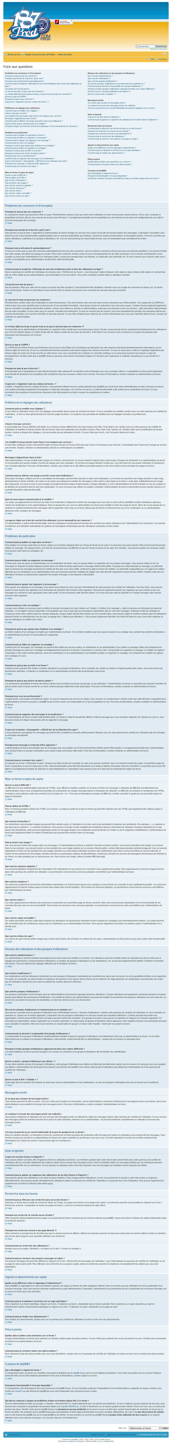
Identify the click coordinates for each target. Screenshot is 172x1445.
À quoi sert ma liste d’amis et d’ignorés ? (104, 117)
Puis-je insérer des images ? (16, 183)
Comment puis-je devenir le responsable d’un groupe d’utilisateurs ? (115, 86)
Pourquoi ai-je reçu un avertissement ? (20, 156)
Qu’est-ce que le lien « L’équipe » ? (102, 94)
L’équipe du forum (98, 1435)
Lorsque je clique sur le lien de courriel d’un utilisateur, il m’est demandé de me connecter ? (41, 126)
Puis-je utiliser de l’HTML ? (16, 178)
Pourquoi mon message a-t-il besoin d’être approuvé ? (27, 164)
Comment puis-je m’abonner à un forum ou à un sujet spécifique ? (114, 150)
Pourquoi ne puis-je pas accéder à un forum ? (23, 151)
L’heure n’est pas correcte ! (16, 113)
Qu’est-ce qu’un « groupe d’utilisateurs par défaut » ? (109, 91)
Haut (10, 223)
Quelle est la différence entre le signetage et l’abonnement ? (112, 148)
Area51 (19, 1391)
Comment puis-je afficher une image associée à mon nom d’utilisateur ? (34, 121)
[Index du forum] (29, 22)
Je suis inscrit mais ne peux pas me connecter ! (24, 91)
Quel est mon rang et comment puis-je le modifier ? (25, 124)
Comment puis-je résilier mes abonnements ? (106, 153)
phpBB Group (79, 1373)
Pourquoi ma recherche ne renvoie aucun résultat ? (109, 131)
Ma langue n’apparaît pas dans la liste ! (21, 118)
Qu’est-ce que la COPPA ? (16, 97)
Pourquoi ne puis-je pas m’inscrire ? (19, 99)
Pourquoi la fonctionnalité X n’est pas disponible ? (107, 176)
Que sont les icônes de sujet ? (17, 196)
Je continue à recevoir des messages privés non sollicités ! (112, 105)
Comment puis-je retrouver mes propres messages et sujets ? (113, 139)
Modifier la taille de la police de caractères (164, 53)
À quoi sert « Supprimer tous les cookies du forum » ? (27, 102)
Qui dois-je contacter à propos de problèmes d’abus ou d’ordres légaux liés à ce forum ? (123, 178)
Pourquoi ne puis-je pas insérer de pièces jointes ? (25, 153)
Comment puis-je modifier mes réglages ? (22, 111)
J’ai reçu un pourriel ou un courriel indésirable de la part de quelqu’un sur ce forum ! (121, 108)
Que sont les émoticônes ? (16, 180)
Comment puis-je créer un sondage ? (20, 143)
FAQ (153, 59)
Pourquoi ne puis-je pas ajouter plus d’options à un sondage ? (30, 146)
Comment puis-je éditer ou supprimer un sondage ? (26, 148)
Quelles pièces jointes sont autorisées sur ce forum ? (109, 162)
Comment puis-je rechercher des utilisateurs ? (106, 136)
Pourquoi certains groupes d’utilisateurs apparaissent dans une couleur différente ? (121, 89)
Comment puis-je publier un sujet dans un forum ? (25, 135)
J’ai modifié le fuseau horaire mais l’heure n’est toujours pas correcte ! (33, 116)
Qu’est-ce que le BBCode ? (16, 175)
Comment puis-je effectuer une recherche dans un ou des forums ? (115, 128)
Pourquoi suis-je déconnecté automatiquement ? (24, 81)
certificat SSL (109, 1441)
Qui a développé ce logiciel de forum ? (103, 173)
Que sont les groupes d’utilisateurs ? (102, 81)
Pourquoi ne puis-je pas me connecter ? (21, 76)
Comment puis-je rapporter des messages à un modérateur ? (30, 158)
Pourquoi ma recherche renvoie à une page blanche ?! (110, 134)
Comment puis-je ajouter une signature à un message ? (27, 140)
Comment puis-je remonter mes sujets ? (21, 166)
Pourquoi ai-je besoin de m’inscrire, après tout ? (24, 78)
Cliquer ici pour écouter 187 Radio (40, 55)
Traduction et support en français (71, 1441)
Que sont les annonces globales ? (19, 185)
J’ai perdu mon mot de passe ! (17, 89)
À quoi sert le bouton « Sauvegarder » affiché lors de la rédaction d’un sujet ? (36, 161)
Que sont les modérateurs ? (99, 78)
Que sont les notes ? (13, 191)
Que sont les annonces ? (15, 188)
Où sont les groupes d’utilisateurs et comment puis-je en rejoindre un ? (116, 84)
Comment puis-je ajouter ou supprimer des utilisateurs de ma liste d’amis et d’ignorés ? (123, 120)
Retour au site (14, 55)
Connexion (162, 59)
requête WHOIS (68, 1406)
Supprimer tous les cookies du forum (121, 1435)
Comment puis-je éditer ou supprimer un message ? (26, 138)
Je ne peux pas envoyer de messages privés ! (107, 103)
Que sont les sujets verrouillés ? (18, 193)
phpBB (74, 1439)
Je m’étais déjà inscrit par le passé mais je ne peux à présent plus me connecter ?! (38, 94)
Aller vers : (123, 1428)
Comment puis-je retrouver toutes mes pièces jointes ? (110, 164)
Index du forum (65, 55)
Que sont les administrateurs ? (100, 76)
